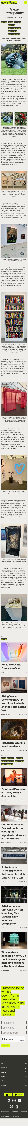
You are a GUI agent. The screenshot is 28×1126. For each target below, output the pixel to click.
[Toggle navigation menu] (25, 2)
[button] (14, 1063)
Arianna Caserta (22, 881)
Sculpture (11, 25)
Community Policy (5, 1114)
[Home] (9, 2)
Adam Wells (23, 842)
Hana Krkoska (19, 18)
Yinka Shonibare (14, 34)
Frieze (10, 22)
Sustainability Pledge (22, 1114)
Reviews (4, 22)
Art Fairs (17, 22)
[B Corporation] (17, 1107)
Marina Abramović (14, 28)
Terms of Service (15, 1111)
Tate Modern (12, 31)
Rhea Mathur (23, 970)
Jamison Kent (23, 714)
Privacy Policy (24, 1111)
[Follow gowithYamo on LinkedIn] (8, 1100)
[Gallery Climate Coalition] (11, 1107)
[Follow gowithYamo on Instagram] (14, 1100)
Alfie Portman (23, 750)
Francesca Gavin (22, 672)
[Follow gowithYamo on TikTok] (19, 1100)
